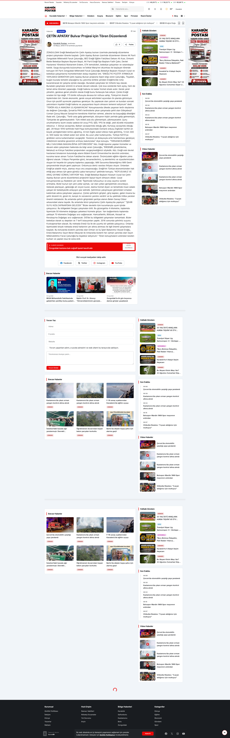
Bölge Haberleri (76, 16)
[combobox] (182, 9)
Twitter (84, 263)
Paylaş (131, 44)
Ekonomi (109, 16)
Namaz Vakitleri (107, 2)
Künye (131, 2)
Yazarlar (59, 2)
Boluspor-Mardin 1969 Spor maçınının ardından (161, 128)
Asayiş (100, 16)
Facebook (68, 263)
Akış (176, 16)
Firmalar (134, 16)
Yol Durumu (83, 2)
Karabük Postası (60, 43)
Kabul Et (148, 733)
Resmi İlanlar (49, 2)
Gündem (90, 16)
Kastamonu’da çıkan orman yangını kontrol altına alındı (163, 109)
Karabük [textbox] (179, 9)
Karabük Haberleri (57, 16)
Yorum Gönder (53, 368)
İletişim (124, 2)
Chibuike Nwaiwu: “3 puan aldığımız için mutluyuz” (88, 23)
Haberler (49, 31)
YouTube (118, 263)
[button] (155, 9)
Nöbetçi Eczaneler (70, 2)
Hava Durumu (95, 2)
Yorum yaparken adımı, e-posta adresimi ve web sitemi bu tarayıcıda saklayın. (84, 348)
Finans (117, 2)
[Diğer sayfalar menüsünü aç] (182, 15)
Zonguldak (61, 31)
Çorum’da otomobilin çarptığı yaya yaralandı (163, 101)
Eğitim (118, 16)
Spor (126, 16)
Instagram (101, 263)
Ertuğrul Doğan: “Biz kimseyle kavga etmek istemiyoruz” (140, 23)
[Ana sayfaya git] (46, 15)
